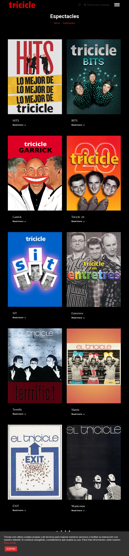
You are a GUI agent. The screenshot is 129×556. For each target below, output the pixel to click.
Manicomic (78, 506)
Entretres (77, 313)
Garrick (17, 217)
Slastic (75, 409)
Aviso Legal (10, 542)
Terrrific (17, 409)
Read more (18, 125)
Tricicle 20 (77, 217)
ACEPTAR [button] (11, 549)
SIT (15, 313)
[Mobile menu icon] (117, 4)
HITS (16, 120)
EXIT (16, 506)
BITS (74, 120)
